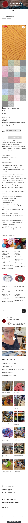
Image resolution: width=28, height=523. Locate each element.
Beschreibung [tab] (6, 155)
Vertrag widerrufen (14, 521)
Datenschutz (5, 517)
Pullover (8, 148)
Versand (6, 120)
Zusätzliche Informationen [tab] (9, 157)
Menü (14, 10)
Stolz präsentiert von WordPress (17, 517)
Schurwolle (14, 148)
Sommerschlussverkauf (8, 372)
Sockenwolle (19, 142)
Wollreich (16, 3)
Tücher (23, 148)
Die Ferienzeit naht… (7, 366)
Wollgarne (9, 18)
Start (3, 16)
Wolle (3, 150)
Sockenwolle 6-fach (7, 144)
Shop (6, 16)
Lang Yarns (12, 142)
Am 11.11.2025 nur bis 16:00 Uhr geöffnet (13, 369)
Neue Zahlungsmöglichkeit (9, 363)
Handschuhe (21, 146)
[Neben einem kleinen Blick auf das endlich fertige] (14, 338)
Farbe (3, 131)
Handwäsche (5, 142)
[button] (23, 27)
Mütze (4, 148)
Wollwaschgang (6, 146)
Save (5, 26)
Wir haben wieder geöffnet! (9, 375)
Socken (19, 148)
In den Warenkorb (15, 137)
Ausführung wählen (7, 268)
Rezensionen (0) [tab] (6, 159)
